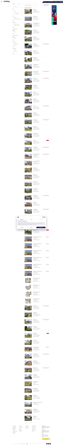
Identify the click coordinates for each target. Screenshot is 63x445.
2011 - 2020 (15, 51)
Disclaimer (35, 443)
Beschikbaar (15, 17)
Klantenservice (60, 0)
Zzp (56, 0)
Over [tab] (41, 219)
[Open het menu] (1, 2)
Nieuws (33, 431)
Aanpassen (31, 227)
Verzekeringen (14, 427)
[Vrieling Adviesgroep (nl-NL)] (6, 1)
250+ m (15, 38)
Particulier (54, 0)
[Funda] (23, 443)
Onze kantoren (34, 428)
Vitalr (20, 428)
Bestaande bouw (16, 43)
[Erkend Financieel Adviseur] (27, 443)
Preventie (20, 431)
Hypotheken (14, 429)
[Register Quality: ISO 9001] (13, 443)
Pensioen (14, 430)
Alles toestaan (41, 227)
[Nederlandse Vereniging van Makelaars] (20, 443)
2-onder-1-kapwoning (16, 25)
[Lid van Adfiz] (18, 443)
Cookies (32, 443)
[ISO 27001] (15, 443)
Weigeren (22, 227)
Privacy (30, 443)
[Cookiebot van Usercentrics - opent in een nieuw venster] (43, 217)
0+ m (14, 30)
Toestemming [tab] (21, 219)
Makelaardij (14, 428)
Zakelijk (58, 0)
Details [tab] (31, 219)
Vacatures (33, 429)
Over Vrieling (33, 427)
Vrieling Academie (34, 430)
